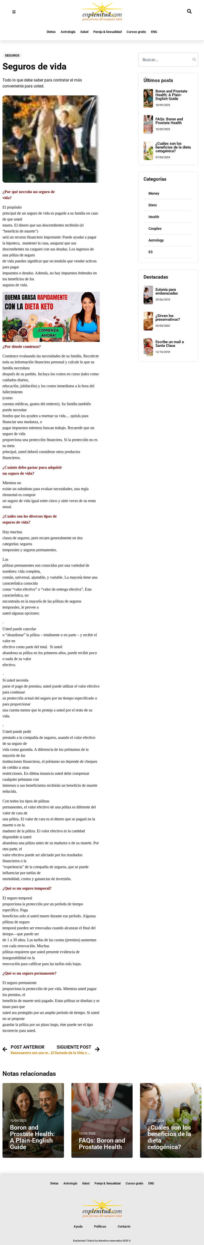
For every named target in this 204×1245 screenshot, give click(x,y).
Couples (155, 229)
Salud (84, 32)
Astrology (156, 240)
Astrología (68, 32)
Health (154, 217)
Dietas (51, 32)
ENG (154, 32)
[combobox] (168, 60)
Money (154, 193)
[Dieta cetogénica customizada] (51, 340)
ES (151, 252)
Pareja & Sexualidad (107, 32)
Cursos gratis (136, 32)
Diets (153, 205)
